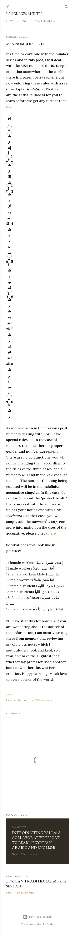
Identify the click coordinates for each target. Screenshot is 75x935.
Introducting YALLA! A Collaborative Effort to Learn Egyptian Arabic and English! (36, 840)
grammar (28, 699)
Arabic (18, 699)
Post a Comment (25, 892)
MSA (37, 699)
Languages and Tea (24, 13)
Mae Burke (48, 924)
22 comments (29, 854)
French (36, 21)
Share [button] (9, 694)
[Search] (66, 6)
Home (10, 21)
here (52, 533)
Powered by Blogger (40, 916)
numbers (46, 699)
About (23, 21)
